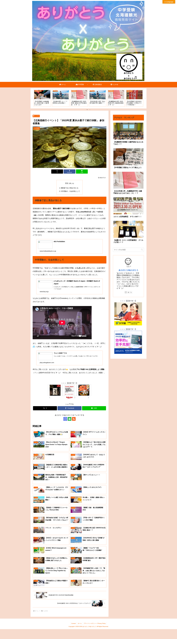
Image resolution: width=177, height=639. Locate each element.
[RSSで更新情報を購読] (74, 419)
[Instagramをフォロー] (65, 419)
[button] (142, 250)
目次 (66, 183)
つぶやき (37, 116)
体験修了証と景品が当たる (69, 188)
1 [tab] (87, 110)
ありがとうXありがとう (128, 270)
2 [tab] (90, 110)
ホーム (80, 623)
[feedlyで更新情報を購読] (69, 419)
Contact (73, 623)
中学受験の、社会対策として (70, 191)
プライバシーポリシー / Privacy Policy (95, 623)
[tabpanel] (42, 98)
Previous (32, 98)
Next (145, 98)
